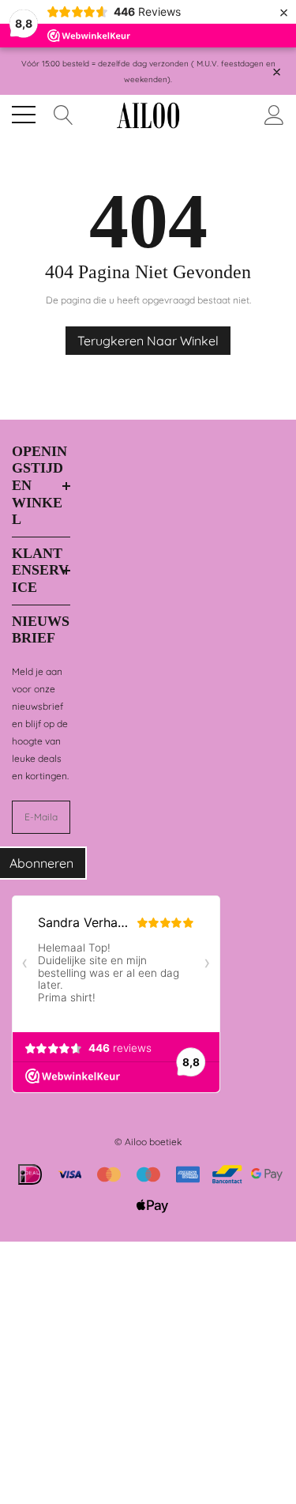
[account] (274, 113)
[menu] (24, 114)
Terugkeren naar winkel (148, 341)
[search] (63, 113)
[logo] (148, 115)
